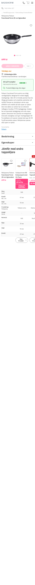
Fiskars (3, 129)
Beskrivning (7, 136)
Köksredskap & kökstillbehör (24, 12)
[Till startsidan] (7, 2)
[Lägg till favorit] (30, 25)
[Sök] (2, 8)
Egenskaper (7, 142)
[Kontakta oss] (24, 3)
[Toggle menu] (32, 2)
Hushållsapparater (9, 12)
